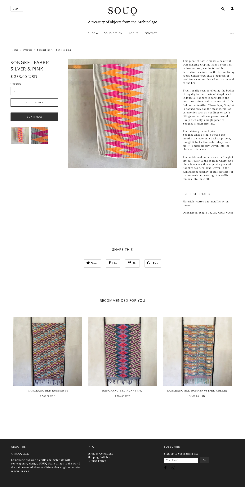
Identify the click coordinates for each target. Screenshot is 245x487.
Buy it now (34, 116)
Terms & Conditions (100, 453)
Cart (231, 33)
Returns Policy (96, 460)
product (27, 50)
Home (15, 50)
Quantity (16, 84)
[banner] (122, 15)
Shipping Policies (98, 457)
